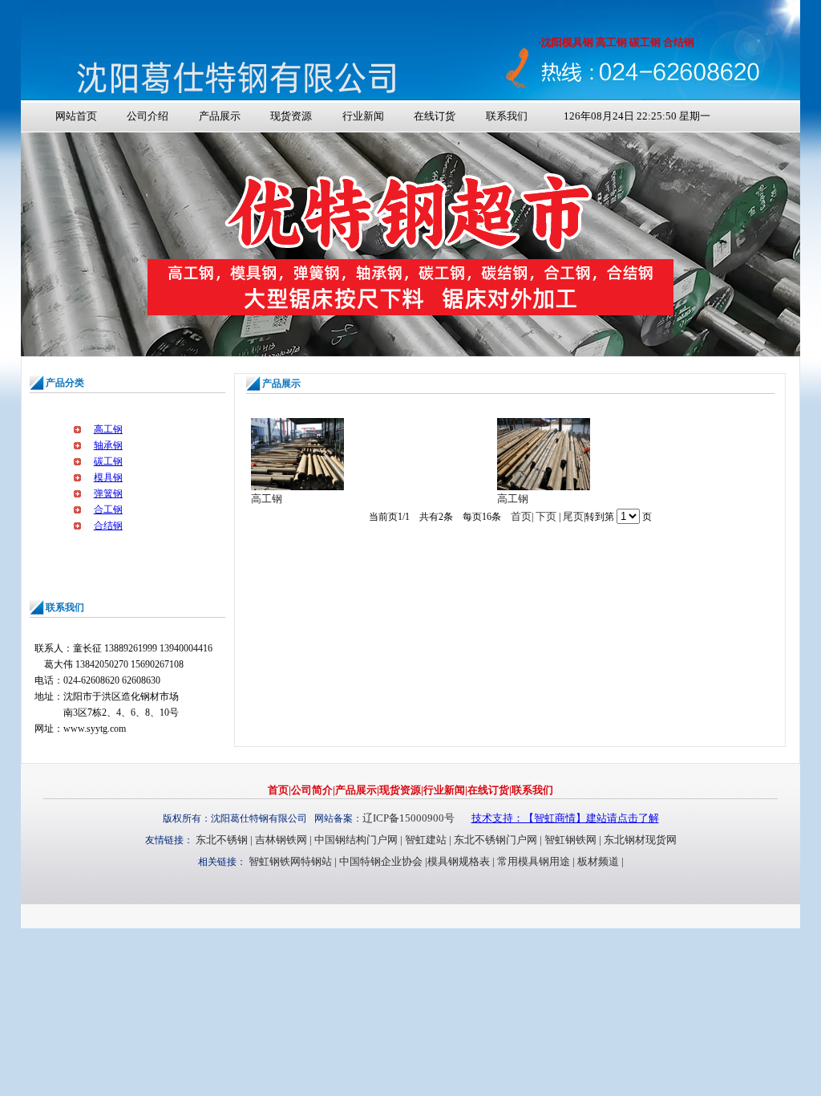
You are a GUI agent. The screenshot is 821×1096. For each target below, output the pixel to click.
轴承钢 (108, 445)
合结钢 (108, 525)
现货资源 (291, 116)
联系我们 (507, 116)
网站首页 (76, 116)
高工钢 (108, 429)
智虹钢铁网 (570, 840)
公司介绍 (147, 116)
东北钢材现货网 (640, 840)
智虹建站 (426, 840)
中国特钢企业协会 (381, 861)
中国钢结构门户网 (356, 840)
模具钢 (108, 477)
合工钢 (108, 509)
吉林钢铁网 (281, 840)
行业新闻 (363, 116)
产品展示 (220, 116)
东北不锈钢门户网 (495, 840)
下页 (546, 516)
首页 (521, 516)
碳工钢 (108, 461)
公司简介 (312, 790)
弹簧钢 (108, 493)
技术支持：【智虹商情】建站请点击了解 (565, 818)
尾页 (573, 516)
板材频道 (598, 861)
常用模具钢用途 (533, 861)
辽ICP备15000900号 (408, 818)
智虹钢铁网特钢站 (290, 861)
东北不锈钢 (222, 840)
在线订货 (434, 116)
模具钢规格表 (458, 861)
